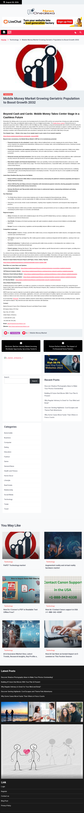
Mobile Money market (59, 123)
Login (3, 787)
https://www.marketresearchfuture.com (19, 326)
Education (7, 452)
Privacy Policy (6, 806)
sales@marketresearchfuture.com (16, 323)
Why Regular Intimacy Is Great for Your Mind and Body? (62, 401)
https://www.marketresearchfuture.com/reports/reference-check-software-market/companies (50, 274)
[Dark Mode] (75, 32)
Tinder (6, 504)
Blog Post (4, 801)
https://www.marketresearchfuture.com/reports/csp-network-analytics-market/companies (47, 271)
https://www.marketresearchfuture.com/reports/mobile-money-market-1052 (24, 262)
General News (9, 466)
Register (4, 791)
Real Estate (8, 485)
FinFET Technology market (14, 565)
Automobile (8, 433)
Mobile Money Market (38, 333)
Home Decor (8, 476)
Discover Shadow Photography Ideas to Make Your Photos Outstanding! (61, 387)
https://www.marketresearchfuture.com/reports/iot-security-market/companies (38, 279)
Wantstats (15, 298)
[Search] (80, 32)
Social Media (8, 495)
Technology (8, 94)
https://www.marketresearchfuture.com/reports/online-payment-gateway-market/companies (49, 277)
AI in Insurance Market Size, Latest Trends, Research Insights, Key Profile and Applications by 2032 (21, 656)
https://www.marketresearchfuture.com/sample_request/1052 (20, 136)
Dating (6, 447)
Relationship (8, 490)
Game (6, 461)
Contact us (5, 796)
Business (7, 438)
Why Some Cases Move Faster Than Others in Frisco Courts (61, 416)
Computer (7, 442)
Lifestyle (7, 480)
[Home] (4, 32)
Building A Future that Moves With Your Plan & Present (61, 394)
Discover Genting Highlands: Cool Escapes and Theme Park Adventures (61, 409)
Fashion (7, 457)
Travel (6, 509)
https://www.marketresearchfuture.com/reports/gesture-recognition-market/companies (46, 268)
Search (6, 377)
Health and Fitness (11, 471)
